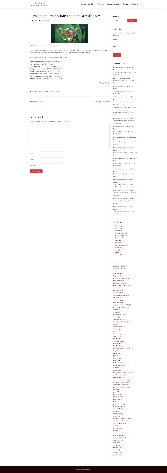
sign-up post (54, 57)
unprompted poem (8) (119, 438)
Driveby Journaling (120, 233)
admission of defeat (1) (120, 266)
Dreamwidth (42, 46)
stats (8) (115, 426)
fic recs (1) (116, 331)
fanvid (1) (116, 324)
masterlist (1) (117, 368)
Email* (115, 46)
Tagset (56, 46)
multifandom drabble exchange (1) (123, 372)
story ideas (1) (117, 428)
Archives (91, 4)
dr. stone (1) (116, 309)
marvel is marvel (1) (119, 365)
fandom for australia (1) (120, 319)
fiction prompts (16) (118, 334)
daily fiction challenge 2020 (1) (122, 305)
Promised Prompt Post (121, 110)
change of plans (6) (118, 293)
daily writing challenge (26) (121, 307)
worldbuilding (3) (118, 447)
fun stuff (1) (116, 339)
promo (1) (116, 401)
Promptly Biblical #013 (36, 102)
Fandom (101, 4)
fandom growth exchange (47, 91)
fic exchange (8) (117, 329)
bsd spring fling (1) (118, 280)
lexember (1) (117, 358)
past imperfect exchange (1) (121, 387)
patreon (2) (116, 389)
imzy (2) (115, 351)
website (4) (116, 442)
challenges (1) (117, 288)
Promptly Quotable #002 (102, 102)
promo (58, 91)
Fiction (117, 243)
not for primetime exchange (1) (122, 380)
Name (32, 153)
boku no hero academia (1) (121, 278)
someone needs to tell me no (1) (122, 418)
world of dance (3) (118, 445)
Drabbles (118, 230)
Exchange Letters (120, 235)
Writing (117, 255)
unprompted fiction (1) (119, 435)
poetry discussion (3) (119, 394)
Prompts (117, 250)
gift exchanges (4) (118, 341)
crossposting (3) (118, 302)
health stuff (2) (117, 346)
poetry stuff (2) (117, 399)
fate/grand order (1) (119, 326)
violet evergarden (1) (119, 440)
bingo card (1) (117, 276)
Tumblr (50, 46)
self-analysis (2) (118, 413)
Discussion (118, 228)
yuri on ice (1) (117, 452)
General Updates (113, 4)
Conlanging (118, 226)
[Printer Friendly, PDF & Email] (104, 83)
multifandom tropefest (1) (120, 375)
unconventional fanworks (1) (121, 433)
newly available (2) (118, 377)
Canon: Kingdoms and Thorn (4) (122, 285)
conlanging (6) (117, 297)
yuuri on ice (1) (117, 455)
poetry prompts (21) (119, 397)
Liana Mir (39, 3)
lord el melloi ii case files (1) (121, 363)
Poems (126, 4)
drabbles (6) (116, 312)
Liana (35, 21)
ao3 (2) (115, 271)
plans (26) (116, 392)
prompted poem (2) (118, 406)
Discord (134, 4)
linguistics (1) (117, 360)
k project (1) (116, 353)
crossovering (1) (118, 300)
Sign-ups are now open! (37, 57)
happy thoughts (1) (118, 343)
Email (32, 159)
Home (83, 4)
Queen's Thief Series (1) (120, 409)
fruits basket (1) (117, 336)
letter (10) (116, 355)
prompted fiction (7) (119, 404)
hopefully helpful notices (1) (121, 348)
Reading (117, 252)
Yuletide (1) (116, 450)
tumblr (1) (116, 430)
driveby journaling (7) (119, 314)
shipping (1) (116, 416)
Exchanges (118, 238)
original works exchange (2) (121, 384)
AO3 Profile (33, 46)
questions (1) (117, 411)
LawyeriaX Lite (78, 469)
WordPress (89, 469)
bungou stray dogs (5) (119, 283)
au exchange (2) (118, 273)
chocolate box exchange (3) (121, 295)
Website (32, 165)
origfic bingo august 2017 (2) (121, 382)
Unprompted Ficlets (124, 78)
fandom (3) (116, 317)
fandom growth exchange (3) (121, 322)
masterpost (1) (117, 370)
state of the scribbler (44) (120, 421)
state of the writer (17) (119, 423)
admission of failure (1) (120, 268)
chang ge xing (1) (118, 290)
